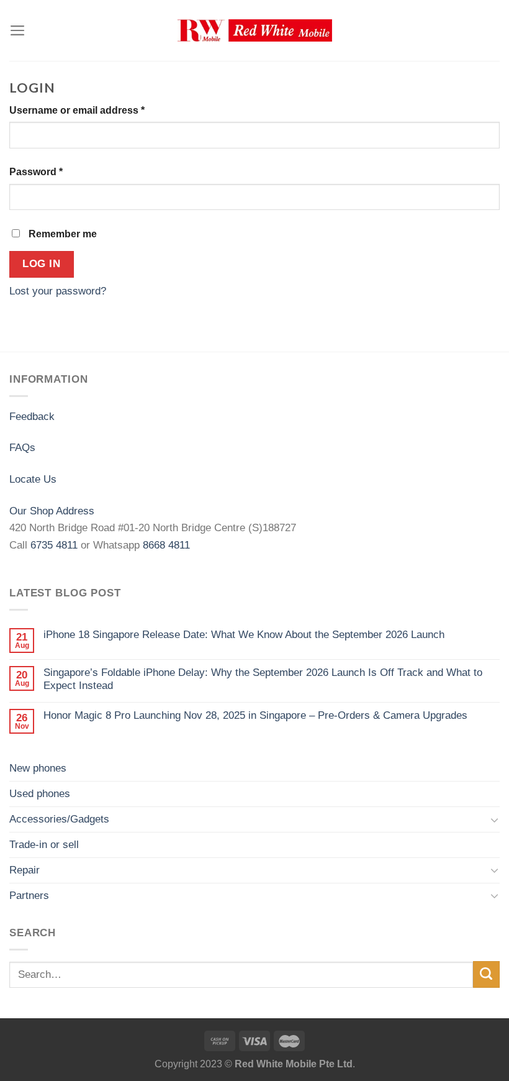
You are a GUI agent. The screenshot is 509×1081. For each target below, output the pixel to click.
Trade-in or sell (44, 844)
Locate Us (32, 479)
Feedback (32, 416)
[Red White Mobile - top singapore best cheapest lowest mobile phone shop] (254, 30)
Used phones (39, 793)
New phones (37, 768)
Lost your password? (57, 291)
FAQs (22, 447)
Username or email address (77, 110)
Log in (41, 264)
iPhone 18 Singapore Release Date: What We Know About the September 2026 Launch (243, 634)
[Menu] (17, 30)
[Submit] (486, 974)
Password (36, 171)
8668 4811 (166, 545)
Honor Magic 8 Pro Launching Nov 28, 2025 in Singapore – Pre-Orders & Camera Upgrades (255, 715)
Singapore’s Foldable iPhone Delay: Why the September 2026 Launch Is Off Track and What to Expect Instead (262, 678)
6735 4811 (54, 545)
